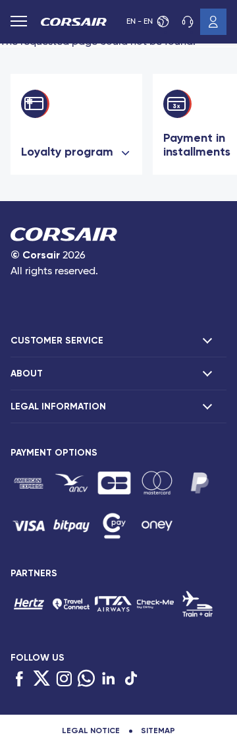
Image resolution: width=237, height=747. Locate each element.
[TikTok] (131, 679)
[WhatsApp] (86, 679)
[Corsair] (74, 23)
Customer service (187, 22)
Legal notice (91, 730)
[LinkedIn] (108, 679)
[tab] (118, 340)
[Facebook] (19, 679)
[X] (41, 679)
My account (213, 22)
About (27, 373)
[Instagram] (63, 679)
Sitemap (158, 730)
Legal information (58, 406)
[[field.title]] (29, 483)
